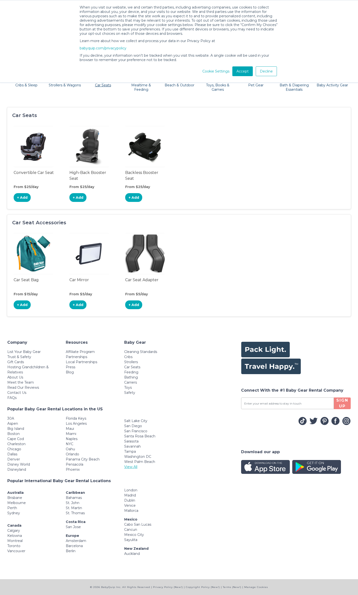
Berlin (70, 551)
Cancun (130, 529)
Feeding (131, 372)
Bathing (131, 377)
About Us (15, 377)
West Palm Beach (139, 462)
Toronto (13, 546)
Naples (71, 439)
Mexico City (134, 534)
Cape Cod (15, 439)
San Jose (73, 527)
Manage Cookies (256, 587)
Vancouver (16, 551)
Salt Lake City (135, 421)
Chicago (14, 449)
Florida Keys (76, 418)
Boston (13, 434)
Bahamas (74, 498)
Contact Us (16, 392)
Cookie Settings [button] (215, 71)
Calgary (13, 530)
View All (130, 467)
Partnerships (76, 357)
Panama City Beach (83, 459)
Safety (129, 392)
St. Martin (74, 508)
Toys (128, 387)
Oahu (70, 449)
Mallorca (131, 510)
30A (10, 418)
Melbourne (16, 503)
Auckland (132, 553)
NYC (69, 444)
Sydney (13, 513)
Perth (12, 508)
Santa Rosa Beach (139, 436)
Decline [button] (266, 71)
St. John (72, 503)
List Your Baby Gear (24, 352)
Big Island (15, 428)
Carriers (130, 382)
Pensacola (74, 464)
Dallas (12, 454)
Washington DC (137, 456)
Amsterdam (76, 541)
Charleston (16, 444)
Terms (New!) (232, 587)
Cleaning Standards (140, 352)
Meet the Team (20, 382)
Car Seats (132, 367)
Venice (130, 505)
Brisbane (14, 498)
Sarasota (131, 441)
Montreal (15, 541)
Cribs (128, 357)
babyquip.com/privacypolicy (103, 48)
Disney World (18, 464)
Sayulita (130, 540)
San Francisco (135, 431)
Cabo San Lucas (137, 524)
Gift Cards (15, 362)
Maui (70, 428)
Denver (13, 459)
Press (70, 367)
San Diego (133, 426)
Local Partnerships (81, 362)
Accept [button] (242, 71)
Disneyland (16, 469)
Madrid (130, 495)
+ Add (22, 197)
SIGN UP (342, 403)
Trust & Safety (19, 357)
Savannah (132, 446)
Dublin (129, 500)
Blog (70, 372)
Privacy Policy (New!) (168, 587)
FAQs (12, 398)
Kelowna (14, 535)
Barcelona (74, 546)
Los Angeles (76, 423)
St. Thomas (75, 513)
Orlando (72, 454)
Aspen (12, 423)
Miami (71, 434)
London (130, 490)
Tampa (130, 451)
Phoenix (73, 469)
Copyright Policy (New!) (203, 587)
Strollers (131, 362)
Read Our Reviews (23, 387)
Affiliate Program (80, 352)
